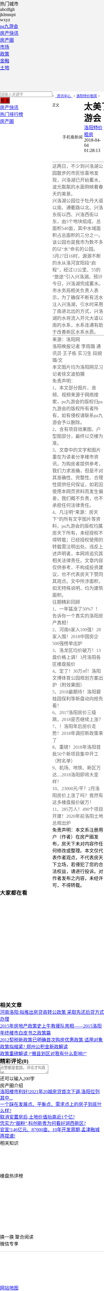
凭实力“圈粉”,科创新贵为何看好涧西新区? (43, 1123)
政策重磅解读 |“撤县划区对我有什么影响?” (43, 1053)
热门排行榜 (11, 114)
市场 (4, 47)
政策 (4, 54)
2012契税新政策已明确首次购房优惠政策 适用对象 (51, 1039)
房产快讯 (9, 33)
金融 (4, 60)
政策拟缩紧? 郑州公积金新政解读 (34, 1046)
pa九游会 (9, 26)
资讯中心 (64, 96)
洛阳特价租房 (86, 96)
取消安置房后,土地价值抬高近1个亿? (37, 1117)
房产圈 (7, 40)
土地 (4, 67)
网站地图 (9, 1288)
